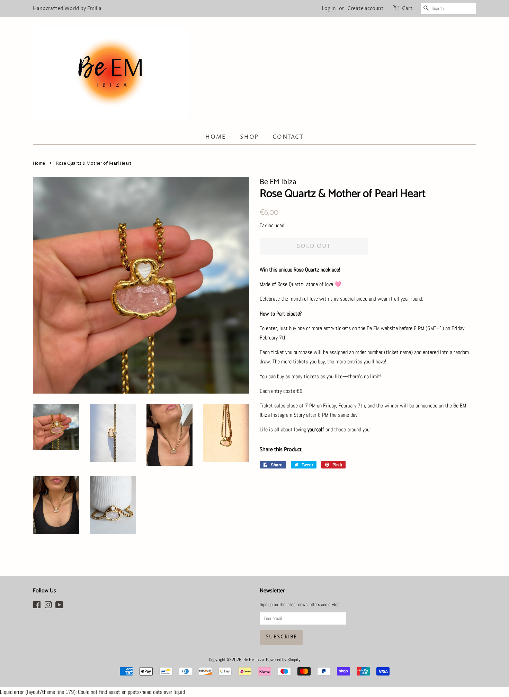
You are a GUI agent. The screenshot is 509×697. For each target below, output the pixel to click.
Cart (407, 8)
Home (215, 137)
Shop (249, 137)
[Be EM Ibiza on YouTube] (59, 606)
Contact (288, 137)
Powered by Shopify (283, 660)
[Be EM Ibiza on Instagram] (48, 606)
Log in (329, 8)
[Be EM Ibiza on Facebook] (37, 606)
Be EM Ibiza (253, 660)
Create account (365, 8)
